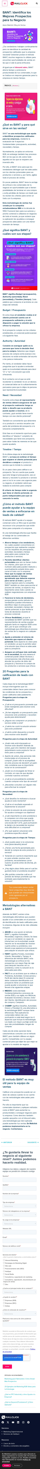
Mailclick (10, 25)
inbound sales (21, 67)
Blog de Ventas (20, 25)
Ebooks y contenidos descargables (16, 1446)
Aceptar (6, 1465)
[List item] (3, 1422)
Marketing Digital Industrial (13, 1432)
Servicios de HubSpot (11, 1434)
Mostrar (15, 86)
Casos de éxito (9, 1443)
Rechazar (17, 1465)
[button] (37, 3)
